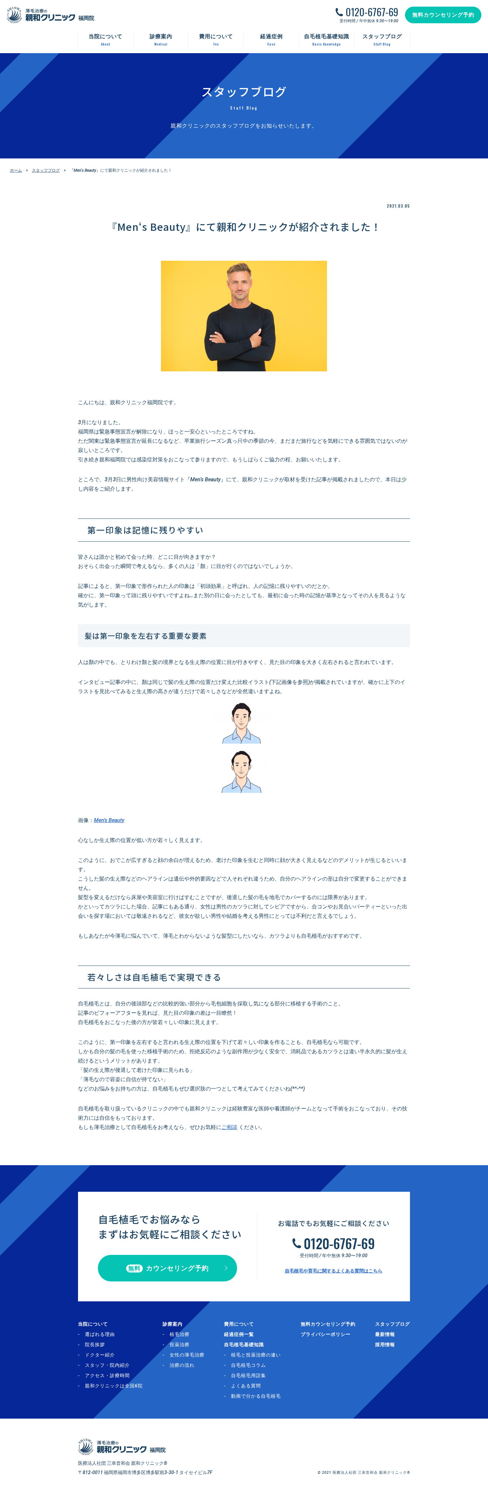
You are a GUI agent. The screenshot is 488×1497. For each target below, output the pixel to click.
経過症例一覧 (239, 1334)
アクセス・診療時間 (107, 1375)
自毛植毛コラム (248, 1365)
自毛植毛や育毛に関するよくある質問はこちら (333, 1270)
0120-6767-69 (372, 12)
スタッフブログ (46, 170)
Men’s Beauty (109, 820)
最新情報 (385, 1334)
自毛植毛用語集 (248, 1375)
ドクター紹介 (100, 1354)
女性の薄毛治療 (187, 1354)
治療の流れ (182, 1365)
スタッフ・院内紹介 (107, 1365)
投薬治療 (180, 1344)
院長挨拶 (95, 1344)
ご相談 (229, 1127)
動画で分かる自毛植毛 (256, 1396)
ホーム (16, 170)
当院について (93, 1324)
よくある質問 (246, 1385)
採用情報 (385, 1344)
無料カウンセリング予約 (443, 15)
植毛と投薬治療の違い (256, 1354)
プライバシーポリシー (326, 1334)
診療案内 (173, 1324)
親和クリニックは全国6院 (114, 1385)
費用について (239, 1324)
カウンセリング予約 (168, 1268)
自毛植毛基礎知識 (244, 1344)
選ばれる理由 (100, 1334)
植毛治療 (180, 1334)
